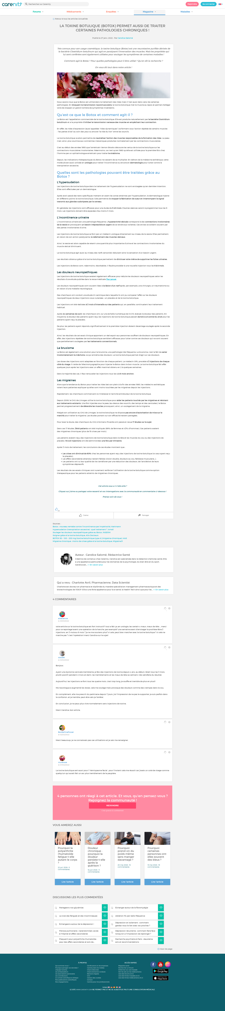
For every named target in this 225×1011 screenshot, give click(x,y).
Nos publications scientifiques (66, 980)
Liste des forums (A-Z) (126, 974)
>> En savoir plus (95, 565)
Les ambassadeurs (61, 972)
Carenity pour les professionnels (98, 982)
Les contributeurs (61, 976)
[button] (38, 12)
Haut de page (165, 949)
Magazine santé (123, 966)
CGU (88, 976)
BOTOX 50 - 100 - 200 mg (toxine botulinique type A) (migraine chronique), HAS (90, 538)
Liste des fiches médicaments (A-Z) (130, 978)
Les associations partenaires (65, 974)
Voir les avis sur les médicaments (129, 972)
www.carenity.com (84, 989)
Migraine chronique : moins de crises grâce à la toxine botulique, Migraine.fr (88, 541)
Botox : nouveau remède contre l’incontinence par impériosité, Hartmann (87, 526)
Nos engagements (61, 982)
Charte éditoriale (93, 970)
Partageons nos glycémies (71, 907)
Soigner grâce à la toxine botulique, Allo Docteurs (75, 535)
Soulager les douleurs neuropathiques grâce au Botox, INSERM (82, 532)
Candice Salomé (125, 38)
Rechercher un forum (126, 968)
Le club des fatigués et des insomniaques (78, 916)
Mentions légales (93, 974)
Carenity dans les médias (95, 968)
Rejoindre (192, 4)
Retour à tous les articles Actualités (71, 19)
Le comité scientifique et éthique (66, 978)
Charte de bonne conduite (96, 972)
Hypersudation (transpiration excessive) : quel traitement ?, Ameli (83, 529)
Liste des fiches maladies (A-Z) (128, 976)
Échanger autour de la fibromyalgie (131, 907)
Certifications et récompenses (97, 966)
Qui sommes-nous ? (62, 966)
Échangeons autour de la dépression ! (76, 924)
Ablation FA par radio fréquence (130, 916)
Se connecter (208, 4)
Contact (90, 980)
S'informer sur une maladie (127, 970)
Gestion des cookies (94, 978)
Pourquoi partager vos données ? (66, 968)
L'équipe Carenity (61, 970)
